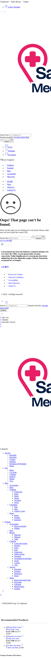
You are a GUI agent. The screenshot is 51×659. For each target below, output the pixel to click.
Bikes (11, 470)
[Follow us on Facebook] (4, 267)
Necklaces (18, 574)
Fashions (10, 165)
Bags (11, 487)
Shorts (16, 498)
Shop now (11, 177)
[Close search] (2, 315)
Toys (11, 481)
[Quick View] (22, 627)
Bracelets (12, 455)
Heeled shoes (19, 587)
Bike (9, 171)
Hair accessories (20, 526)
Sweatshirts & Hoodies (22, 559)
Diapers (12, 477)
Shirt (27, 137)
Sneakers (17, 520)
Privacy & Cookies (15, 274)
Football (10, 168)
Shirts (16, 496)
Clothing (12, 475)
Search (7, 141)
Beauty (12, 533)
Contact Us (11, 190)
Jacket (23, 137)
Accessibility (13, 280)
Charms (12, 459)
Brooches (13, 457)
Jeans (16, 548)
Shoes (11, 513)
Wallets (17, 528)
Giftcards (17, 584)
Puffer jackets (19, 554)
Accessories (11, 174)
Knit (16, 550)
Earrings (12, 462)
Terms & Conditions (15, 277)
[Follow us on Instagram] (8, 267)
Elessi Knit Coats (12, 629)
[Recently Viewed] (6, 303)
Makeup (17, 537)
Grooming (13, 505)
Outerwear (18, 492)
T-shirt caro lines (12, 648)
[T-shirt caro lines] (13, 645)
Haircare (17, 535)
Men (6, 483)
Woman (8, 522)
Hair (16, 507)
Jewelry (8, 453)
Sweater (17, 137)
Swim (16, 503)
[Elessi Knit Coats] (13, 627)
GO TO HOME (6, 240)
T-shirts (17, 563)
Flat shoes (18, 582)
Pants (16, 494)
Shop (9, 184)
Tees (16, 565)
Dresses (17, 546)
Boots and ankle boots (22, 580)
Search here (4, 135)
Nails (16, 539)
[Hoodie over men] (13, 636)
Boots (16, 515)
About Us (10, 187)
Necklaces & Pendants (17, 464)
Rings (11, 466)
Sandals (17, 518)
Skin (16, 509)
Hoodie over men (12, 638)
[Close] (1, 318)
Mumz (11, 479)
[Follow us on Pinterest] (6, 267)
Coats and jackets (20, 543)
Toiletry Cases (19, 511)
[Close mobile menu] (1, 327)
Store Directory (14, 283)
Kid (6, 468)
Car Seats (13, 472)
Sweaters (17, 500)
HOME (10, 181)
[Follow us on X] (2, 267)
